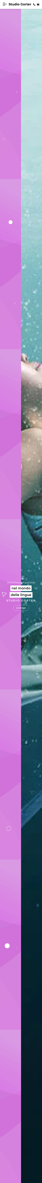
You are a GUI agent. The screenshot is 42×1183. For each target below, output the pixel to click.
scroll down (21, 608)
